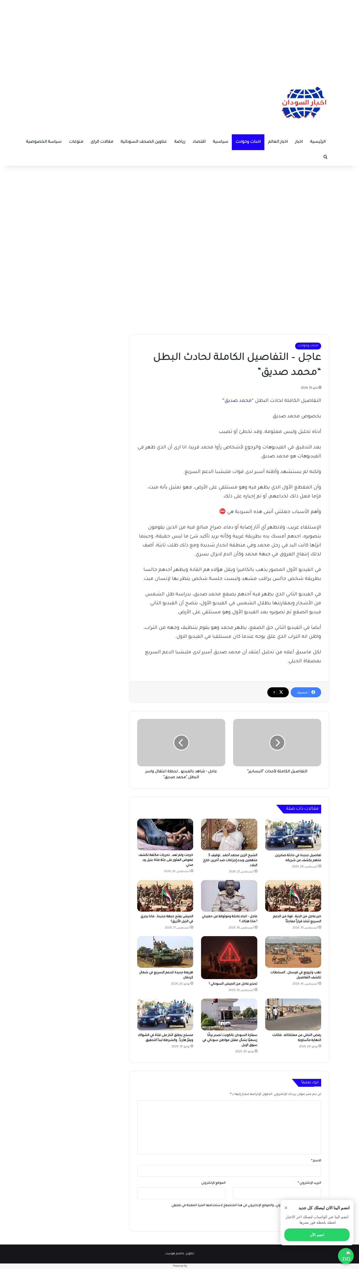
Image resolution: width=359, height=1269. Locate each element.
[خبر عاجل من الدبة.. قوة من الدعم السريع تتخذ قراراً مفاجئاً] (293, 896)
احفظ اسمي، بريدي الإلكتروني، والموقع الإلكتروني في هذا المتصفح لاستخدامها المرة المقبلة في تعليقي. (244, 1205)
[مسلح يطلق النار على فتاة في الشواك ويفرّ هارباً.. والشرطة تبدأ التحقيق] (165, 1014)
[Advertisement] (179, 37)
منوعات (76, 142)
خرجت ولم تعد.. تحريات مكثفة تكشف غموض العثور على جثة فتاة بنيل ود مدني (166, 860)
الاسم (316, 1161)
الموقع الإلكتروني (213, 1183)
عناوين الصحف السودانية (144, 142)
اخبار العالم (278, 142)
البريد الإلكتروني (309, 1183)
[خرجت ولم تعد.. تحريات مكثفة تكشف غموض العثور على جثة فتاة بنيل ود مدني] (165, 834)
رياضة (179, 142)
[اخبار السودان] (303, 104)
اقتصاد (199, 142)
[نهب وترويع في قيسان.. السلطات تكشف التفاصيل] (293, 952)
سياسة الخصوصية (43, 142)
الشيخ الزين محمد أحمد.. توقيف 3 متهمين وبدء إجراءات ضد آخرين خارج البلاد (230, 860)
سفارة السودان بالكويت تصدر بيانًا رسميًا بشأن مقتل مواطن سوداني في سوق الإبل (229, 1040)
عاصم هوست (174, 1254)
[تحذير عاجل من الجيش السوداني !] (229, 957)
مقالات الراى (102, 142)
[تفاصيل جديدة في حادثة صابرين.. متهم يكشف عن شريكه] (293, 834)
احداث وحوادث (248, 142)
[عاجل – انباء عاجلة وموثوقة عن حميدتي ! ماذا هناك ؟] (229, 896)
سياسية (220, 142)
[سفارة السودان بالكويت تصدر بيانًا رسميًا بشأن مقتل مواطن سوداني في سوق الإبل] (229, 1014)
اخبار (299, 142)
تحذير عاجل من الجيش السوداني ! (233, 984)
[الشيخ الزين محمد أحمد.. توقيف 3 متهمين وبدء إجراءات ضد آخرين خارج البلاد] (229, 834)
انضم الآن (317, 1235)
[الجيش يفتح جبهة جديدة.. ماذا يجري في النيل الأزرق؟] (165, 896)
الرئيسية (318, 142)
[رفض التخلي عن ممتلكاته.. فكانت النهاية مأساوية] (293, 1014)
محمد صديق (238, 401)
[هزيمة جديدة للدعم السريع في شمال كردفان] (165, 952)
